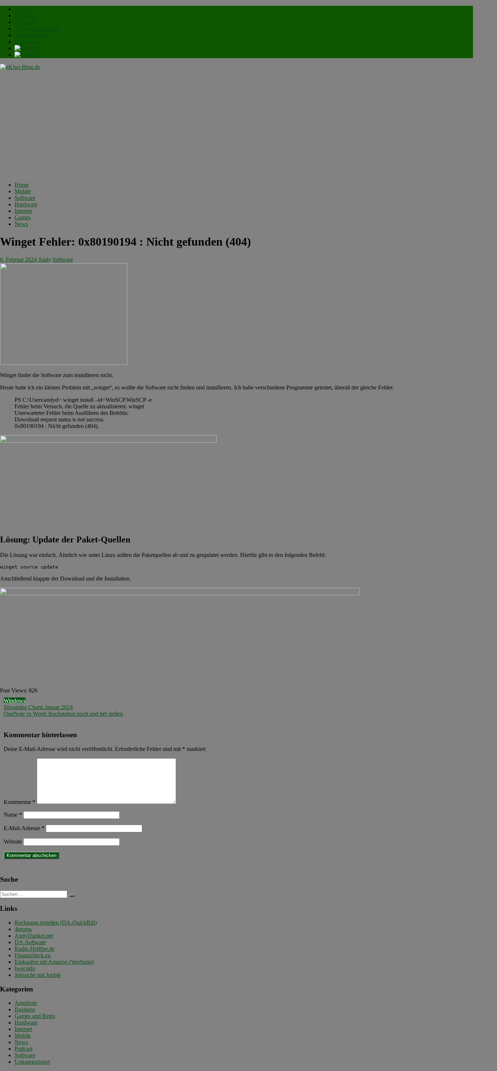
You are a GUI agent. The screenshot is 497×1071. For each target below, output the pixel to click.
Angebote (26, 1003)
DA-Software (30, 942)
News (21, 224)
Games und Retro (35, 1016)
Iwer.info (25, 968)
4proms (23, 929)
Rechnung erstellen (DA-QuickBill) (56, 923)
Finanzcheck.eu (33, 955)
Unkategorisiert (32, 1062)
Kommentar (19, 802)
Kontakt (24, 9)
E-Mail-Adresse (24, 828)
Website (13, 841)
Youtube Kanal (32, 35)
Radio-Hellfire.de (35, 949)
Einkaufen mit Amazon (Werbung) (54, 962)
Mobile (23, 191)
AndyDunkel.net (34, 936)
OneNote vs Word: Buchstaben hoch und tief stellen (63, 714)
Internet (23, 211)
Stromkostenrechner (37, 28)
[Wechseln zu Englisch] (27, 55)
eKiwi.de (25, 22)
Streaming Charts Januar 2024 (38, 707)
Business (25, 1009)
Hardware (26, 204)
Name (13, 815)
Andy (44, 259)
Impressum (27, 42)
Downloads (28, 15)
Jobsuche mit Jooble (38, 975)
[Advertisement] (236, 125)
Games (23, 217)
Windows (14, 701)
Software (25, 198)
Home (22, 185)
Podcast (23, 1049)
